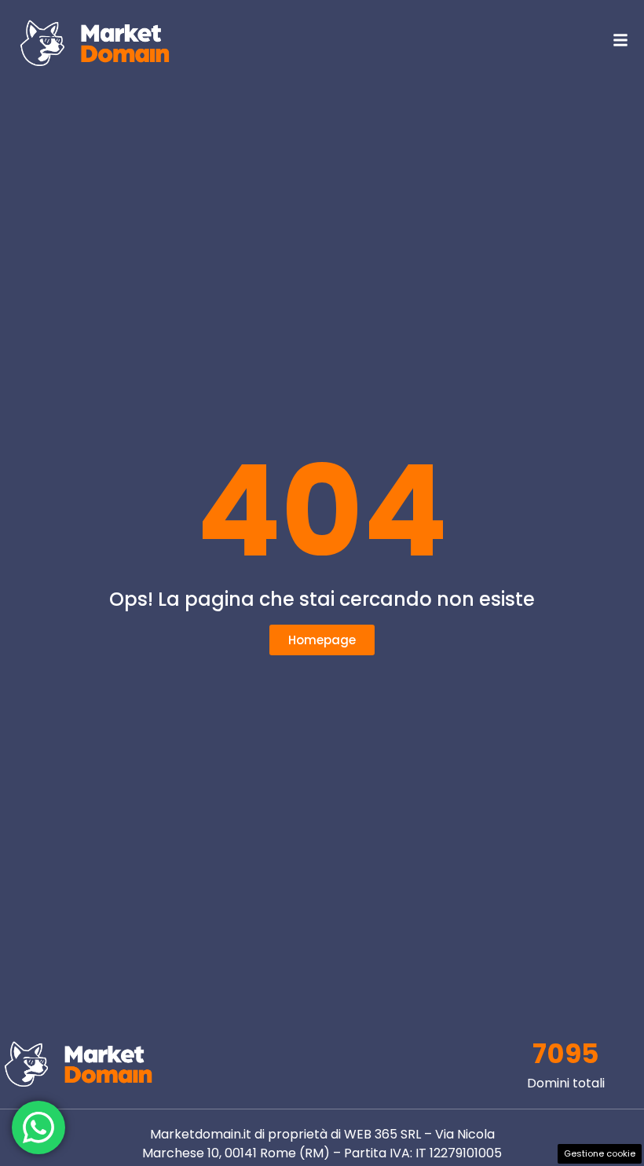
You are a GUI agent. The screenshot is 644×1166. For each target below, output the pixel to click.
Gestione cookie (599, 1153)
